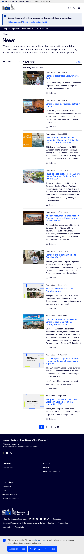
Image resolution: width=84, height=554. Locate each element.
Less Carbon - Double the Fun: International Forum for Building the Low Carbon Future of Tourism (62, 140)
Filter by (6, 61)
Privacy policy (62, 523)
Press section (7, 467)
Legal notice (6, 527)
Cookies (51, 523)
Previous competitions (51, 471)
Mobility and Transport (10, 499)
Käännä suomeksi (14, 22)
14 (58, 427)
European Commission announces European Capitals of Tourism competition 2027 (62, 402)
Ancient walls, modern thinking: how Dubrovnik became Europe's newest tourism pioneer (63, 218)
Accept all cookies (17, 549)
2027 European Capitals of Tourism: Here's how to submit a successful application (62, 361)
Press (6, 34)
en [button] (69, 8)
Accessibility (19, 527)
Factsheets (6, 486)
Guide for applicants (9, 494)
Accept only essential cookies (42, 549)
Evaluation (47, 467)
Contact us (57, 519)
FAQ (4, 490)
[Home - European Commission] (8, 7)
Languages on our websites (34, 523)
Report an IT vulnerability (11, 523)
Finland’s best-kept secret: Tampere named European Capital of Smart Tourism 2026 (63, 176)
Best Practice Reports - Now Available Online (59, 289)
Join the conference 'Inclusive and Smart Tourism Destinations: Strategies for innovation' (62, 322)
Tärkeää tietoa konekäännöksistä (34, 22)
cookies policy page (39, 540)
